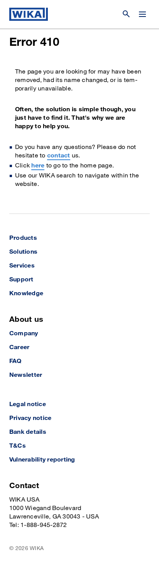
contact (58, 155)
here (37, 165)
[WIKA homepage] (28, 14)
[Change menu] (142, 14)
